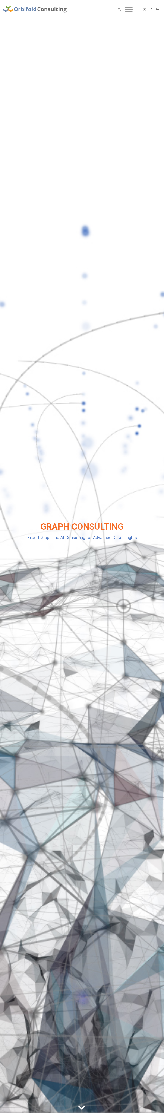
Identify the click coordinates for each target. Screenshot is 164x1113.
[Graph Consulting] (35, 9)
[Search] (119, 9)
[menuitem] (119, 9)
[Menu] (128, 9)
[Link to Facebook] (151, 9)
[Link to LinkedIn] (157, 9)
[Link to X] (145, 9)
